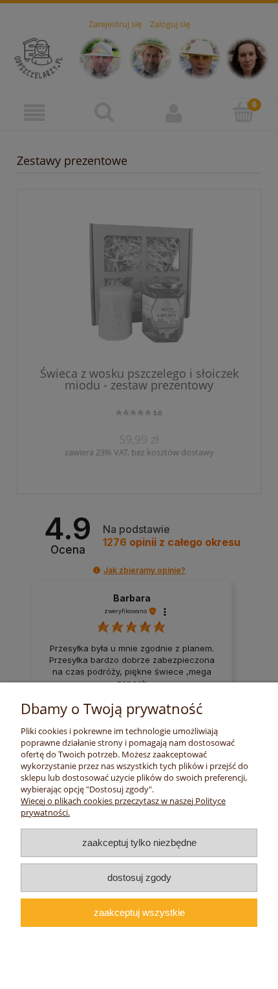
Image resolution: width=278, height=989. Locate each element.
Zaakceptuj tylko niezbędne (139, 842)
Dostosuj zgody (139, 877)
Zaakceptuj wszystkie (139, 912)
